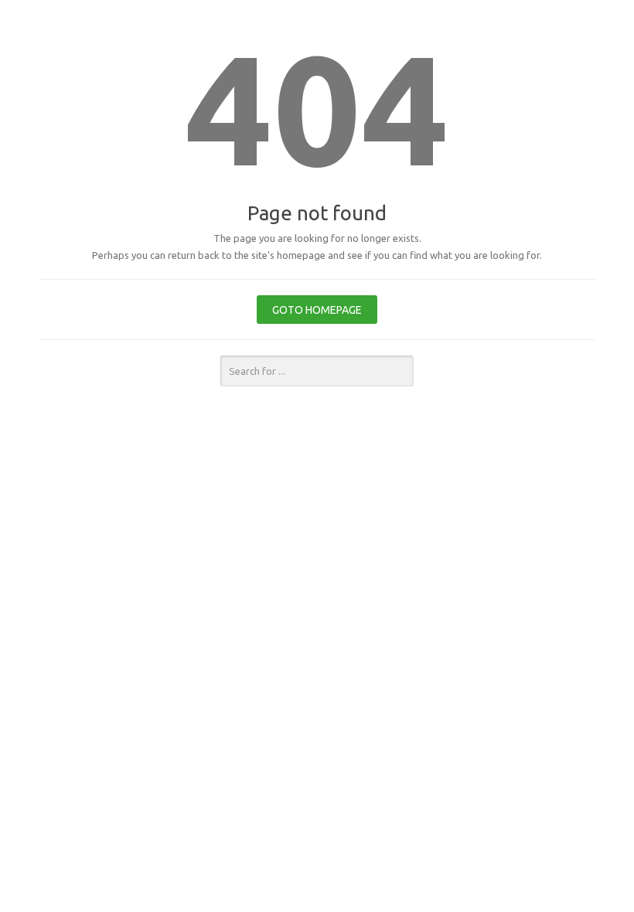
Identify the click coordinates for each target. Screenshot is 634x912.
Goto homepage (317, 310)
